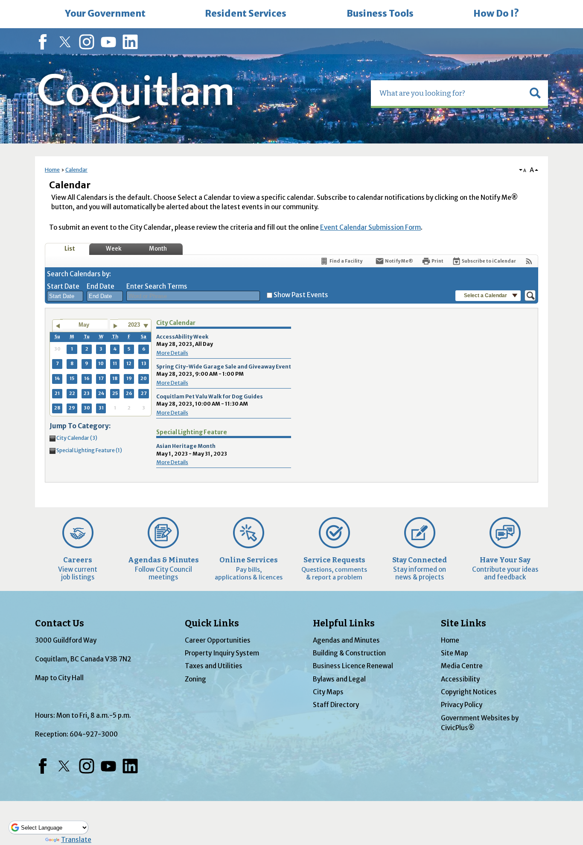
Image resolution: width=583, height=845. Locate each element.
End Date (100, 286)
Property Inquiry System (222, 653)
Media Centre (462, 666)
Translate (76, 840)
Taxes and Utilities (213, 666)
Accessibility (460, 679)
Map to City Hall (59, 678)
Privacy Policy (461, 705)
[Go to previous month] (57, 326)
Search (1, 1)
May (84, 325)
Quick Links (212, 623)
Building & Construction (349, 653)
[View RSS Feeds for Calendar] (529, 261)
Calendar (76, 170)
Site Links (463, 623)
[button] (535, 93)
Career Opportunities (218, 640)
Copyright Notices (469, 692)
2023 (134, 325)
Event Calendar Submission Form (370, 227)
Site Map (454, 653)
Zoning (195, 679)
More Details (172, 353)
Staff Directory (336, 705)
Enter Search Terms (156, 286)
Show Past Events (301, 295)
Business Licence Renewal (353, 666)
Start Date (63, 286)
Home (52, 170)
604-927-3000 (94, 734)
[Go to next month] (115, 326)
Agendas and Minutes (346, 640)
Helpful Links (344, 623)
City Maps (328, 692)
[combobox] (65, 296)
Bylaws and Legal (339, 679)
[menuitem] (105, 14)
